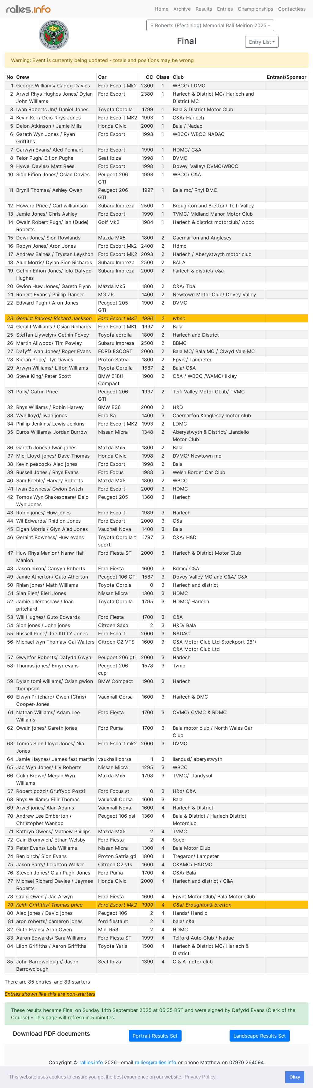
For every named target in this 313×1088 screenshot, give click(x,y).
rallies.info (91, 1062)
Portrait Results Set (155, 1036)
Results (204, 9)
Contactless (292, 9)
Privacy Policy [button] (200, 1076)
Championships (255, 9)
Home (161, 9)
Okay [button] (294, 1077)
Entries (225, 9)
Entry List (260, 42)
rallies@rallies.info (155, 1062)
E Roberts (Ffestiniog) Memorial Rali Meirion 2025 (208, 25)
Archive (182, 9)
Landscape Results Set (260, 1036)
